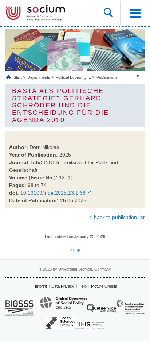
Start (18, 77)
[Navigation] (135, 13)
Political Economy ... (73, 77)
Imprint (41, 286)
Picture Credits (104, 286)
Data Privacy (62, 286)
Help (83, 286)
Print (139, 77)
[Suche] (112, 13)
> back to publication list (117, 217)
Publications (107, 77)
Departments (38, 77)
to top (75, 249)
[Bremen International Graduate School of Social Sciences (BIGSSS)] (19, 307)
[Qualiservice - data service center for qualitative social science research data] (101, 310)
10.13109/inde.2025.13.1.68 (53, 193)
